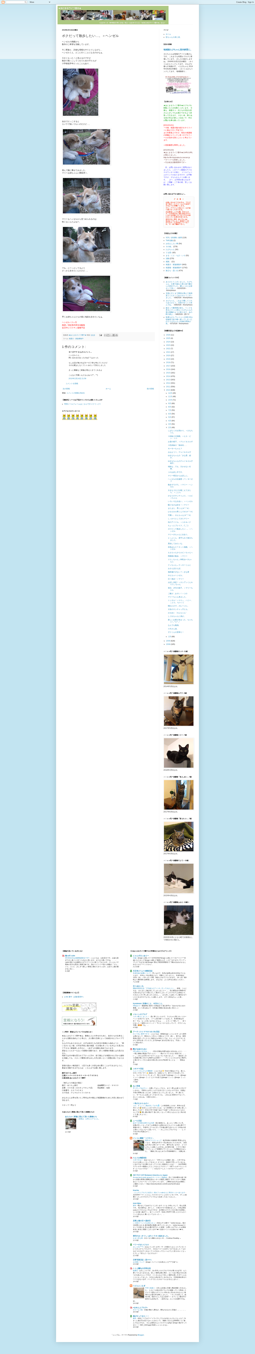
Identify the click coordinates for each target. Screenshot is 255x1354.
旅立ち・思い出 (172, 271)
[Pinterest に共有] (116, 335)
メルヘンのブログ (140, 1014)
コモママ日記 (138, 1069)
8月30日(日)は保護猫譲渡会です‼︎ (77, 958)
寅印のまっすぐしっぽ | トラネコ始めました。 (151, 1236)
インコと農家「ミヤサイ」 (143, 1138)
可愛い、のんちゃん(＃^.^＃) (179, 515)
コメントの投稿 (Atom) (75, 393)
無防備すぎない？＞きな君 (178, 572)
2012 (168, 383)
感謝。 (168, 262)
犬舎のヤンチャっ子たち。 (178, 609)
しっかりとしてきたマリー (178, 519)
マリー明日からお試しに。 (178, 476)
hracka (136, 1190)
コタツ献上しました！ (141, 1016)
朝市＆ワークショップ (153, 1140)
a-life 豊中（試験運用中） (74, 997)
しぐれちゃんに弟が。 (177, 616)
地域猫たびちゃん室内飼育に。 (178, 49)
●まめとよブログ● (140, 1308)
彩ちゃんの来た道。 (174, 37)
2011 (168, 387)
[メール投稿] (100, 335)
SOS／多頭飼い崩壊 (174, 238)
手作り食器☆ (150, 1288)
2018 (168, 362)
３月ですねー (138, 1160)
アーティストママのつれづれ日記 (146, 1032)
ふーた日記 (137, 1121)
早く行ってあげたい (140, 1088)
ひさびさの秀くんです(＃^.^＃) (180, 512)
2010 (168, 390)
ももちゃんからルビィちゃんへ (180, 553)
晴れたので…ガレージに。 (178, 606)
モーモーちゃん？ (175, 449)
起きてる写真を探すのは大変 (144, 1123)
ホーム (108, 389)
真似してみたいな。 (176, 544)
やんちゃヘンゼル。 (176, 575)
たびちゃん (170, 249)
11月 (170, 396)
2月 (169, 427)
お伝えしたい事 (172, 244)
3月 (169, 424)
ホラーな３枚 (138, 1310)
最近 (135, 1318)
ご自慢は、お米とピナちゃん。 (88, 1119)
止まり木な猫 (138, 1238)
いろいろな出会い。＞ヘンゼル (180, 501)
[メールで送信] (105, 335)
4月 (169, 421)
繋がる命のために (140, 1049)
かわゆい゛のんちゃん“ (177, 613)
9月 (169, 403)
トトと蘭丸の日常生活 (142, 1268)
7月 (169, 410)
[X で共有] (110, 335)
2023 (168, 345)
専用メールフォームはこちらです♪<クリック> (82, 404)
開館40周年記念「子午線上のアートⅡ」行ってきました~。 (154, 988)
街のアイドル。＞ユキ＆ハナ (179, 522)
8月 (169, 407)
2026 (168, 335)
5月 (169, 417)
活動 (167, 258)
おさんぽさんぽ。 (175, 568)
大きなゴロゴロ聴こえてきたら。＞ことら (179, 491)
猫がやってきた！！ (141, 1316)
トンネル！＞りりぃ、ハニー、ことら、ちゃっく (180, 601)
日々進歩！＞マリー (176, 579)
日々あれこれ (138, 986)
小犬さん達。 (173, 629)
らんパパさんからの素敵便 (143, 1071)
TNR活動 (169, 240)
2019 (168, 359)
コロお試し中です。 (176, 472)
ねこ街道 (136, 1086)
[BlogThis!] (108, 335)
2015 (168, 373)
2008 (168, 644)
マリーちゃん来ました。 (177, 597)
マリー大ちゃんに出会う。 (178, 535)
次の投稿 (66, 389)
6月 (169, 414)
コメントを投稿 (72, 384)
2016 (168, 369)
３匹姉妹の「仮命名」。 (177, 445)
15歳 (135, 958)
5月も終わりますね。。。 (142, 1051)
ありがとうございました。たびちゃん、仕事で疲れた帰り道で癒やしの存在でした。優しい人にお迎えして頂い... (179, 285)
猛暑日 (135, 1270)
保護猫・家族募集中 (174, 268)
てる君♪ (169, 253)
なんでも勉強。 (174, 625)
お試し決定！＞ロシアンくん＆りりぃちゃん (180, 583)
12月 (170, 393)
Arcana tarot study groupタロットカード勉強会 (150, 1177)
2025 (168, 338)
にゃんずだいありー (141, 956)
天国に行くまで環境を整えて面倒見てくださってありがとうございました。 (179, 295)
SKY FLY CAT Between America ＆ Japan (150, 1175)
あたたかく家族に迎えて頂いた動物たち (81, 1117)
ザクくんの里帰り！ (176, 632)
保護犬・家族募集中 (76, 338)
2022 (168, 349)
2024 (168, 342)
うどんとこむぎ (139, 1286)
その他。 (169, 247)
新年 (135, 1205)
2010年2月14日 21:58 (77, 379)
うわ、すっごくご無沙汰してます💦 (146, 1105)
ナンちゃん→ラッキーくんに (179, 565)
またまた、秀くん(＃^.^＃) (178, 508)
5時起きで (137, 1006)
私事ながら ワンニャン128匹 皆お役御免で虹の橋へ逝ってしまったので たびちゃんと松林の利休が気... (179, 320)
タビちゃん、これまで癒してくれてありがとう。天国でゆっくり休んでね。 (179, 303)
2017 (168, 366)
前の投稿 (150, 389)
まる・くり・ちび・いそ (175, 256)
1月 (169, 637)
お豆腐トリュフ (139, 1262)
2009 (168, 641)
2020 (168, 355)
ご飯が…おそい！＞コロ (177, 594)
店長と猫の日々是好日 (142, 1221)
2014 (168, 376)
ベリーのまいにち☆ (141, 1245)
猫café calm (70, 956)
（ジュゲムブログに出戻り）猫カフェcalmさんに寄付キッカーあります (159, 1192)
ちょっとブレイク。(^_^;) (178, 526)
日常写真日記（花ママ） (142, 1260)
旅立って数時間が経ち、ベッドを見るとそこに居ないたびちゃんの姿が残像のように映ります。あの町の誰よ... (179, 311)
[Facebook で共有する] (113, 335)
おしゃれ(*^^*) (138, 1247)
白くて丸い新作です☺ (141, 1034)
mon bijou (137, 1203)
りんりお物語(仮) (140, 1158)
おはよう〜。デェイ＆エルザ (179, 452)
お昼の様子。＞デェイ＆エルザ (180, 442)
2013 (168, 380)
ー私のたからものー (141, 1103)
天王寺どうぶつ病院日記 (142, 971)
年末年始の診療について (142, 973)
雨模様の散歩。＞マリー (177, 556)
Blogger (141, 1335)
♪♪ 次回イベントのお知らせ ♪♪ (144, 1223)
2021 (168, 352)
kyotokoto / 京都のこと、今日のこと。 (148, 1003)
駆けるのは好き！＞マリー (178, 505)
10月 (170, 400)
